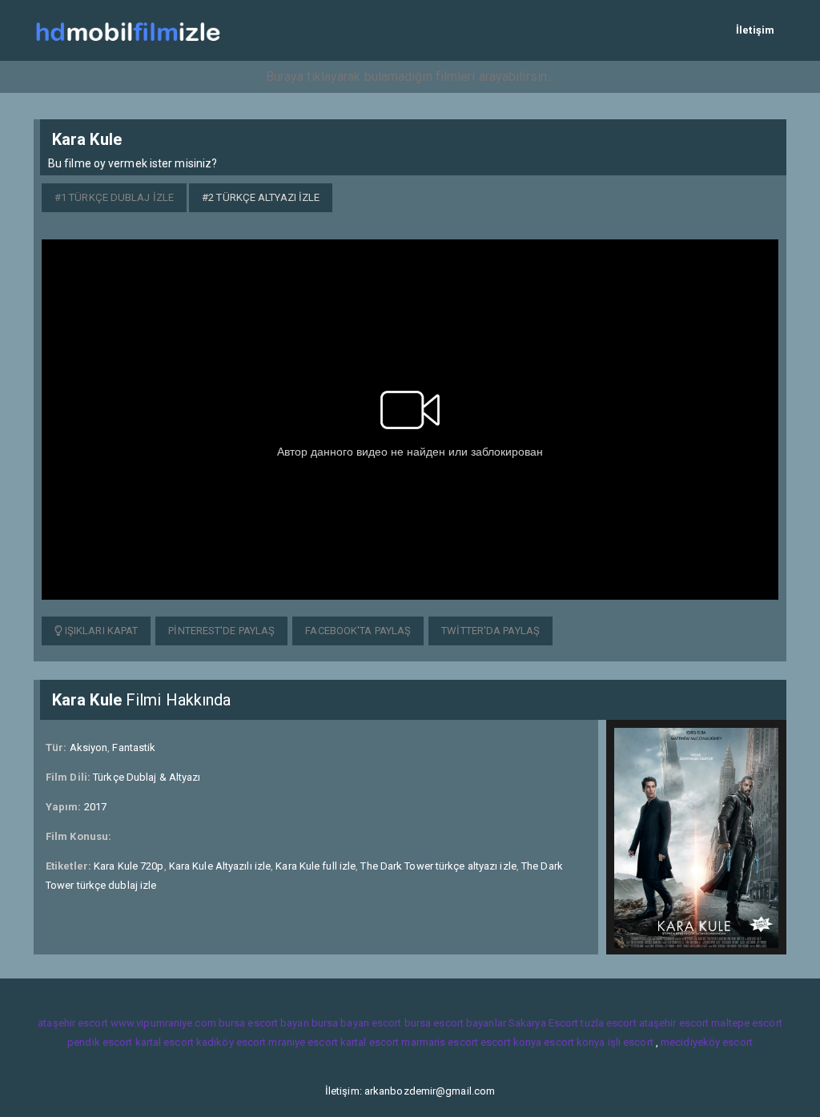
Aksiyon (89, 747)
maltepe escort (746, 1023)
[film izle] (128, 30)
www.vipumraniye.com (163, 1023)
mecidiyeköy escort (707, 1042)
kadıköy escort (231, 1042)
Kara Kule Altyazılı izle (220, 866)
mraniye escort (302, 1042)
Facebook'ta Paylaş (358, 631)
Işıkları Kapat (100, 631)
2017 (95, 807)
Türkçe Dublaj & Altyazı (146, 777)
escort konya (510, 1042)
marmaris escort (439, 1042)
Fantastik (133, 747)
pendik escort (99, 1042)
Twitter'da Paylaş (490, 631)
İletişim (755, 30)
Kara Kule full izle (315, 866)
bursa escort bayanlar (455, 1023)
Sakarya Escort (543, 1023)
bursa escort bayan (264, 1023)
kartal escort (164, 1042)
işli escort (630, 1042)
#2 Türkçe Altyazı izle (261, 197)
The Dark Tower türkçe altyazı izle (438, 866)
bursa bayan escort (357, 1023)
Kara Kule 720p (128, 866)
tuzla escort (608, 1023)
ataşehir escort (73, 1023)
